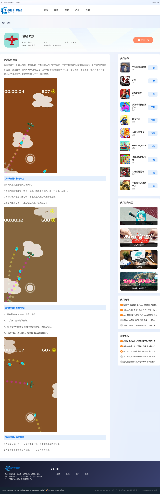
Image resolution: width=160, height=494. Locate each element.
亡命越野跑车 (138, 171)
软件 (56, 9)
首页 (46, 9)
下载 (153, 67)
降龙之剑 (136, 119)
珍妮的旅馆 (137, 92)
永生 (134, 79)
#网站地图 (155, 2)
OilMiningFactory (140, 145)
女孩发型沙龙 (138, 132)
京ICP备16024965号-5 (56, 490)
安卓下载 (145, 40)
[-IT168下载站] (11, 11)
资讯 (77, 9)
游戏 (67, 9)
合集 (88, 9)
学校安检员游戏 (139, 66)
